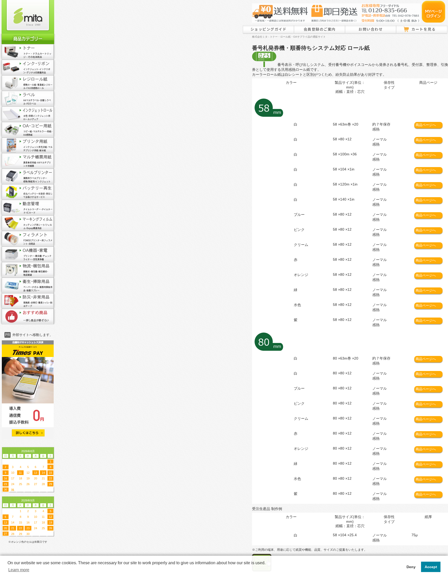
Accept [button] (431, 567)
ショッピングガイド (268, 29)
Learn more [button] (18, 570)
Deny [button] (411, 567)
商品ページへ (426, 125)
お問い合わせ (371, 29)
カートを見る (423, 29)
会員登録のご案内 (320, 29)
